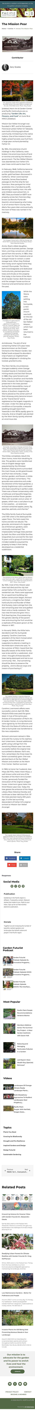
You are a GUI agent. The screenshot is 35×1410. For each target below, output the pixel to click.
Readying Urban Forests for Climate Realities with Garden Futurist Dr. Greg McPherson (16, 1256)
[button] (11, 858)
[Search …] (27, 13)
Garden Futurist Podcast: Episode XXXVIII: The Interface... (22, 984)
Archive (10, 28)
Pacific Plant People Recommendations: (24, 1012)
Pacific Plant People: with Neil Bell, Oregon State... (22, 1109)
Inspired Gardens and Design (14, 1145)
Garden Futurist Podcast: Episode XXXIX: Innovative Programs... (22, 972)
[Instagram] (15, 886)
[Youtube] (19, 886)
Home (4, 28)
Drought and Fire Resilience (14, 1141)
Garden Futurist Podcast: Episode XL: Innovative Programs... (21, 960)
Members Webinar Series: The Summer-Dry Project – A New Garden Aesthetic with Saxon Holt (25, 1030)
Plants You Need (9, 1132)
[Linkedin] (23, 886)
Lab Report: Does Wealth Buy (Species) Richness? (25, 1062)
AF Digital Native (29, 1407)
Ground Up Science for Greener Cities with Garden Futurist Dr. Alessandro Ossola (16, 1216)
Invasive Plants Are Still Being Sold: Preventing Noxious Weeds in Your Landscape (15, 1332)
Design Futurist (9, 1150)
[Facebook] (12, 886)
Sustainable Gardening (12, 1154)
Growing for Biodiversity (12, 1136)
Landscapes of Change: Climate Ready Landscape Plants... (23, 1088)
